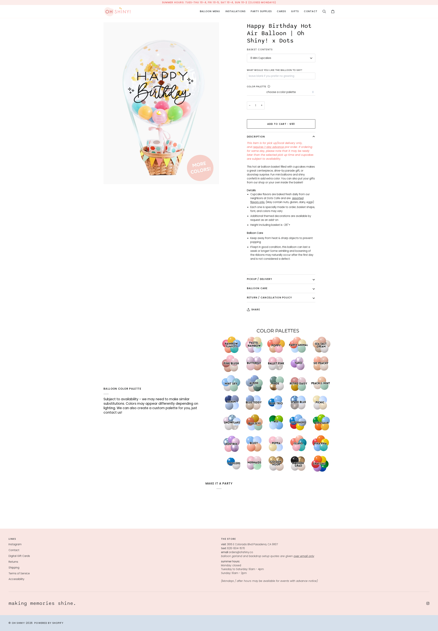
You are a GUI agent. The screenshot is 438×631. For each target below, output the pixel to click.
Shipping (14, 567)
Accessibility (16, 579)
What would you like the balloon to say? (274, 69)
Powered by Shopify (48, 623)
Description (256, 136)
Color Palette (256, 86)
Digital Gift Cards (19, 556)
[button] (210, 11)
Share (255, 309)
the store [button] (228, 539)
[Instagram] (427, 603)
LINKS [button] (12, 539)
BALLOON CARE (257, 288)
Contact (14, 550)
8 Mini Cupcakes (260, 58)
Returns (13, 562)
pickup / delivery (259, 279)
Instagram (15, 544)
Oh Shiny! (18, 623)
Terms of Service (19, 573)
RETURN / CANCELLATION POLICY (269, 297)
